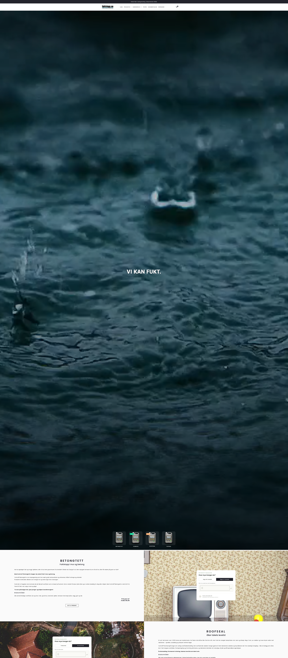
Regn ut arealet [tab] (224, 579)
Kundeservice (136, 7)
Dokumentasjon (152, 7)
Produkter (127, 7)
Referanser (161, 7)
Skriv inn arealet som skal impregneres (207, 583)
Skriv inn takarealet (59, 649)
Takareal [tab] (63, 645)
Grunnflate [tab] (80, 645)
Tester (145, 7)
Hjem (121, 7)
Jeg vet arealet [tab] (207, 579)
